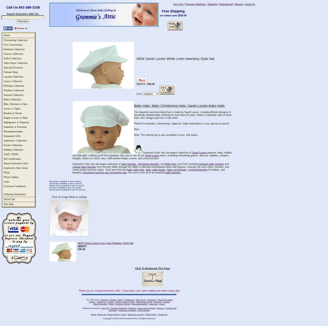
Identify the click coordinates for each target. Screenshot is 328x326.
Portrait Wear (11, 72)
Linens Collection (13, 81)
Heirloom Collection (14, 49)
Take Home (141, 300)
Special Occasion (13, 67)
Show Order (151, 314)
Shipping (212, 4)
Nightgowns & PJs (144, 302)
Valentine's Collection (15, 140)
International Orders (146, 308)
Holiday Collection (13, 149)
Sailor (120, 300)
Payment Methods (195, 4)
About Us (102, 314)
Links (6, 181)
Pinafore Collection (14, 90)
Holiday (92, 302)
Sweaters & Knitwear (15, 127)
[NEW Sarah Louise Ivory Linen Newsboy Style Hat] (62, 260)
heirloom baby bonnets (211, 164)
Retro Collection (12, 99)
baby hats (170, 164)
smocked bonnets (198, 169)
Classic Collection (13, 53)
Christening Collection (16, 40)
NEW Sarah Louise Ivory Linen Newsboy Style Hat (105, 243)
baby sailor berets (156, 169)
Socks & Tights (12, 108)
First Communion (13, 44)
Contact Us (162, 314)
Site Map (8, 204)
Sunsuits (158, 302)
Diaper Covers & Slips (16, 117)
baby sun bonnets (177, 169)
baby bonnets (128, 164)
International (226, 4)
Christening (129, 300)
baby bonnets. (173, 172)
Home (7, 35)
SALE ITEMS (11, 154)
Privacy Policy (114, 314)
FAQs (7, 172)
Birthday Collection (14, 85)
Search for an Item (136, 314)
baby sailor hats (135, 169)
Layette (166, 302)
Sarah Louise (199, 152)
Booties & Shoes (13, 113)
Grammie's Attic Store (16, 168)
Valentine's (101, 302)
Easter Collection (13, 145)
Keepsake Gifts (12, 136)
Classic (113, 300)
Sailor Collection (12, 58)
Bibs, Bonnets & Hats (16, 104)
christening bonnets (148, 164)
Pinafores (151, 300)
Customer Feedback (15, 186)
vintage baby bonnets (84, 166)
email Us (250, 4)
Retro (111, 304)
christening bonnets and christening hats (105, 172)
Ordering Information (15, 194)
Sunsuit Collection (14, 95)
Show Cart (9, 199)
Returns (239, 4)
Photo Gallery (11, 177)
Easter (111, 302)
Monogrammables (13, 131)
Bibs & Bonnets (100, 304)
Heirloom (104, 300)
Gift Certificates (12, 158)
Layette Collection (13, 76)
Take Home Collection (16, 63)
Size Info (178, 4)
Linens (162, 304)
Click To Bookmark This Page (152, 268)
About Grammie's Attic (16, 163)
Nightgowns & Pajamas (16, 122)
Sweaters (153, 304)
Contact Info (171, 308)
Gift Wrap (113, 310)
